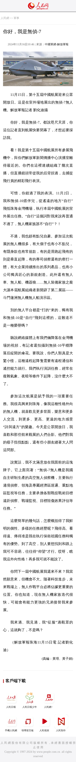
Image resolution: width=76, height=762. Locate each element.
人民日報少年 (29, 707)
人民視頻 (44, 730)
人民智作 (61, 730)
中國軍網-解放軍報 (57, 44)
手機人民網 (11, 730)
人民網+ (48, 707)
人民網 (5, 18)
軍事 (16, 18)
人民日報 (11, 707)
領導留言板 (27, 730)
